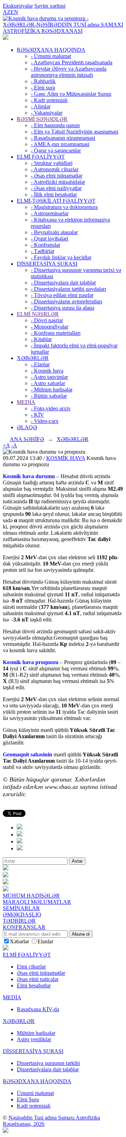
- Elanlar (40, 364)
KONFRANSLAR (24, 927)
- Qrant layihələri (49, 239)
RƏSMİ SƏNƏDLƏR (42, 119)
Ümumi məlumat (35, 1093)
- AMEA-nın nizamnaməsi (60, 144)
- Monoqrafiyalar (49, 327)
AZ (6, 12)
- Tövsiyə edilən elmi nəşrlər (62, 295)
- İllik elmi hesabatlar (54, 194)
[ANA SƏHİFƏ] (5, 38)
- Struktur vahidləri (51, 163)
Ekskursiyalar (18, 6)
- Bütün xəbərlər (49, 396)
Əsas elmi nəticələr (37, 979)
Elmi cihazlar (31, 967)
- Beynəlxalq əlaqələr (54, 232)
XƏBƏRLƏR (33, 358)
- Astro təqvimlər (49, 377)
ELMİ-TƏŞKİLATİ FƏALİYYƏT (56, 201)
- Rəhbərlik (43, 81)
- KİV (37, 415)
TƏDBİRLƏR (19, 921)
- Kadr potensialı (49, 100)
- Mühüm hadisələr (51, 390)
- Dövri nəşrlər (47, 320)
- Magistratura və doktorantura (64, 207)
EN (14, 12)
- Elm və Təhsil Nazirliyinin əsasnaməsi (74, 132)
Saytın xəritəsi (49, 6)
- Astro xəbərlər (48, 383)
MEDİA (26, 402)
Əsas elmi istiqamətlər (41, 973)
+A (6, 445)
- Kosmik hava (47, 371)
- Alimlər (40, 106)
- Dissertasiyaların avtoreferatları (66, 301)
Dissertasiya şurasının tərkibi (48, 1063)
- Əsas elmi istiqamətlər (56, 176)
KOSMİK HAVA (65, 458)
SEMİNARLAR (21, 908)
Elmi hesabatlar (34, 985)
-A (14, 445)
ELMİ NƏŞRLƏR (38, 314)
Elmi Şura (28, 1099)
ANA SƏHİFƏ (27, 439)
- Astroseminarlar (50, 213)
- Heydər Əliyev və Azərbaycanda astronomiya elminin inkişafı (68, 72)
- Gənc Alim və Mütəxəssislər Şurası (71, 94)
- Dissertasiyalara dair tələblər (63, 283)
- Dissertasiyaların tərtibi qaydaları (68, 289)
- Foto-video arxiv (51, 408)
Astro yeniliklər (34, 1039)
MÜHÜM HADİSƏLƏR (31, 896)
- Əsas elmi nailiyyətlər (56, 188)
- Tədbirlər (42, 251)
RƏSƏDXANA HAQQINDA (51, 50)
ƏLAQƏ (27, 427)
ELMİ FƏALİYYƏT (41, 157)
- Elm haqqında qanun (55, 125)
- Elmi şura (43, 88)
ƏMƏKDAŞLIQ (22, 914)
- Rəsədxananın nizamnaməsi (63, 138)
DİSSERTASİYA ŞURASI (47, 264)
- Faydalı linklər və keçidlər (61, 257)
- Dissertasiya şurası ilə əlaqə (62, 308)
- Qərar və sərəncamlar (56, 150)
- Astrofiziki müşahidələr (58, 182)
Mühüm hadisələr (36, 1033)
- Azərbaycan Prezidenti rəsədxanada (71, 62)
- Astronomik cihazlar (54, 169)
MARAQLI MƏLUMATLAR (37, 902)
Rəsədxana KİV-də (38, 1009)
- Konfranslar (45, 245)
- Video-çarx (44, 421)
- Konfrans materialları (55, 333)
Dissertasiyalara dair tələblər (48, 1069)
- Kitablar (41, 339)
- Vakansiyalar (46, 113)
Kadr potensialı (33, 1106)
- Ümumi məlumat (51, 56)
